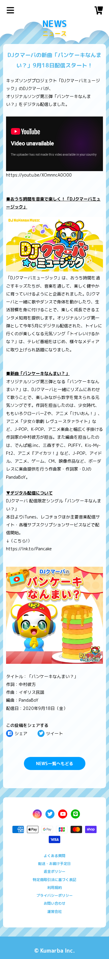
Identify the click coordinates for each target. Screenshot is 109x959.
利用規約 (54, 887)
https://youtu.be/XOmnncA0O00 (39, 175)
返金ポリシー (54, 871)
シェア (21, 733)
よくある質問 (54, 855)
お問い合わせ (54, 903)
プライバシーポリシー (54, 895)
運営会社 (54, 911)
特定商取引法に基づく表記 (54, 879)
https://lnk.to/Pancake (29, 549)
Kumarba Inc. (57, 950)
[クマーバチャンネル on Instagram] (37, 814)
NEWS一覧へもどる (54, 763)
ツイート (54, 733)
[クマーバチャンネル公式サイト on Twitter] (49, 814)
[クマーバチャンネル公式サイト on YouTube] (62, 814)
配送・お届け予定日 (54, 863)
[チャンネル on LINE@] (75, 814)
